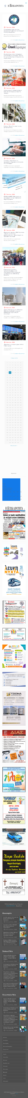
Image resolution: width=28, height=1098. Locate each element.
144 (20, 420)
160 (15, 427)
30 (20, 372)
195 (15, 442)
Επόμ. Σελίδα (13, 445)
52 (15, 382)
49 (7, 382)
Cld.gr (16, 1093)
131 (18, 415)
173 (18, 432)
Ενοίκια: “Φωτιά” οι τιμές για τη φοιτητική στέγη (12, 126)
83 (18, 395)
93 (12, 400)
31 (7, 375)
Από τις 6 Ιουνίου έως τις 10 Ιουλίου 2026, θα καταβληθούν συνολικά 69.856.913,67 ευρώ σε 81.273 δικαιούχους (13, 312)
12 (20, 365)
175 (7, 435)
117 (12, 410)
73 (7, 392)
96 (20, 400)
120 (20, 410)
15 (12, 367)
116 (10, 410)
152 (10, 425)
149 (18, 422)
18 (20, 367)
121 (7, 412)
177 (12, 435)
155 (18, 425)
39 (12, 377)
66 (20, 387)
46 (15, 380)
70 (15, 390)
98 (10, 402)
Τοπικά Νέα (5, 1057)
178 (15, 435)
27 (12, 372)
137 (18, 417)
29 (18, 372)
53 (18, 382)
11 (18, 365)
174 (20, 432)
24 (20, 370)
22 (15, 370)
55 (7, 385)
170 (10, 432)
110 (10, 407)
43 (7, 380)
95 (18, 400)
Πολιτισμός (5, 1069)
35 (18, 375)
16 (15, 367)
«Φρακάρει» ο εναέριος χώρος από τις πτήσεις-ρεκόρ (14, 345)
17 (18, 367)
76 (15, 392)
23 (18, 370)
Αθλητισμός (5, 1081)
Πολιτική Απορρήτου (7, 1046)
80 (10, 395)
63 (12, 387)
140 (10, 420)
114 (20, 407)
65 (18, 387)
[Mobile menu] (26, 3)
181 (7, 437)
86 (10, 397)
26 (10, 372)
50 (10, 382)
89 (18, 397)
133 (7, 417)
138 (20, 417)
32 (10, 375)
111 (12, 407)
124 (15, 412)
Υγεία (4, 1078)
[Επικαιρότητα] (14, 6)
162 (20, 427)
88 (15, 397)
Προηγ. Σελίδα (15, 358)
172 (15, 432)
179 (18, 435)
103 (7, 405)
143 (18, 420)
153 (12, 425)
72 (20, 390)
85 (7, 397)
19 (7, 370)
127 (7, 415)
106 (15, 405)
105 (12, 405)
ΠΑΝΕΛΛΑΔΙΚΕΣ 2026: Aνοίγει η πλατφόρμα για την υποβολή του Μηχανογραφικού (12, 198)
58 (15, 385)
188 (10, 440)
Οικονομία (5, 1066)
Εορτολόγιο (13, 473)
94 (15, 400)
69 (12, 390)
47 (18, 380)
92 (10, 400)
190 (15, 440)
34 (15, 375)
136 (15, 417)
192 (20, 440)
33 (12, 375)
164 (10, 430)
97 (7, 402)
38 (10, 377)
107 (18, 405)
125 (18, 412)
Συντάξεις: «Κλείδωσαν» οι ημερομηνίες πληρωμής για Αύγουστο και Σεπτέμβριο (13, 162)
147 (12, 422)
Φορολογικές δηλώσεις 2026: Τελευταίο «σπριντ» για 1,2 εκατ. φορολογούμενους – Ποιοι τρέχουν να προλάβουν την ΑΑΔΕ (14, 234)
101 (18, 402)
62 (10, 387)
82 (15, 395)
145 (7, 422)
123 (12, 412)
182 (10, 437)
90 (20, 397)
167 (18, 430)
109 (7, 407)
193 (10, 442)
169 (7, 432)
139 (7, 420)
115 (7, 410)
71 (18, 390)
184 (15, 437)
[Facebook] (13, 1095)
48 (20, 380)
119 (18, 410)
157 (7, 427)
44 (10, 380)
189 (12, 440)
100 (15, 402)
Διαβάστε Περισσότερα (20, 40)
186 (20, 437)
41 (18, 377)
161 (18, 427)
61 (7, 387)
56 (10, 385)
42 (20, 377)
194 (12, 442)
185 (18, 437)
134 (10, 417)
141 (12, 420)
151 (7, 425)
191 (18, 440)
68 (10, 390)
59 (18, 385)
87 (12, 397)
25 (7, 372)
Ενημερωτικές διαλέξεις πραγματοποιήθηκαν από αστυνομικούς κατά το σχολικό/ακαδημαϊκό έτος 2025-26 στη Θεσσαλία (12, 272)
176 (10, 435)
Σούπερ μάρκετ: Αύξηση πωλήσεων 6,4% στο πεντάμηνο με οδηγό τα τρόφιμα (13, 91)
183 (12, 437)
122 (10, 412)
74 (10, 392)
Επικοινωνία (5, 1049)
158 (10, 427)
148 (15, 422)
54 (20, 382)
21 (12, 370)
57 (12, 385)
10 (15, 365)
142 (15, 420)
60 (20, 385)
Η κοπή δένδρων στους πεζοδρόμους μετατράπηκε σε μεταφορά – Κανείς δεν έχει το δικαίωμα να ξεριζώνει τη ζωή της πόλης (13, 56)
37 (7, 377)
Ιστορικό (5, 1037)
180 (20, 435)
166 (15, 430)
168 (20, 430)
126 (20, 412)
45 (12, 380)
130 (15, 415)
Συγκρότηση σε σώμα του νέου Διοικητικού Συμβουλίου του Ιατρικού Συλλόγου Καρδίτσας (14, 31)
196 (18, 442)
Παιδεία (4, 1075)
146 (10, 422)
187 (7, 440)
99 (12, 402)
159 (12, 427)
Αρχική (4, 1054)
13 (7, 367)
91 (7, 400)
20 (10, 370)
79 (7, 395)
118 (15, 410)
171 (12, 432)
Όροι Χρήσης (6, 1043)
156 (20, 425)
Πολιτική (5, 1060)
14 (10, 367)
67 (7, 390)
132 (20, 415)
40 (15, 377)
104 (10, 405)
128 (10, 415)
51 (12, 382)
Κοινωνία (5, 1072)
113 (18, 407)
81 (12, 395)
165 (12, 430)
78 (20, 392)
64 (15, 387)
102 (20, 402)
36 (20, 375)
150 (20, 422)
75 (12, 392)
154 (15, 425)
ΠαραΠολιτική (6, 1063)
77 (18, 392)
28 (15, 372)
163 (7, 430)
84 (20, 395)
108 (20, 405)
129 (12, 415)
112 (15, 407)
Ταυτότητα (5, 1040)
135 (12, 417)
